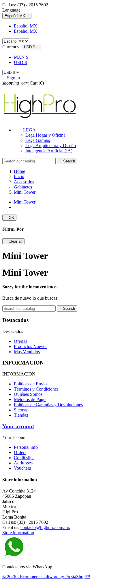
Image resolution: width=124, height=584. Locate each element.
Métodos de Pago (30, 399)
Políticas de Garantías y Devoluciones (48, 404)
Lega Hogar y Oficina (45, 135)
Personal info (26, 447)
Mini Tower (24, 201)
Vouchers (22, 468)
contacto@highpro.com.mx (45, 527)
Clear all (13, 241)
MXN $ (21, 57)
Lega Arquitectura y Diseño (50, 145)
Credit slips (24, 457)
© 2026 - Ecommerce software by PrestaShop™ (46, 576)
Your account (18, 426)
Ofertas (20, 341)
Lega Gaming (37, 140)
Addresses (23, 462)
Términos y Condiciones (36, 389)
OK (9, 217)
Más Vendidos (27, 351)
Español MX (25, 25)
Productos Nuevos (30, 346)
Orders (20, 452)
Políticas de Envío (30, 383)
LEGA (25, 129)
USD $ (20, 62)
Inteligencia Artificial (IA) (48, 150)
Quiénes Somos (28, 394)
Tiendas (21, 415)
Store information (18, 532)
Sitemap (21, 409)
